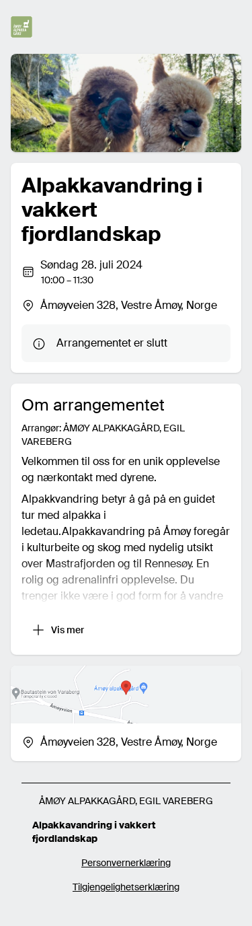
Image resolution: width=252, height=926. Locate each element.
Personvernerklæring (126, 863)
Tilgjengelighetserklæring (126, 887)
